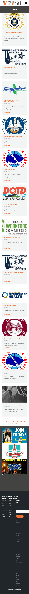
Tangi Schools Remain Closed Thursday (14, 272)
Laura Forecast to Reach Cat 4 (11, 372)
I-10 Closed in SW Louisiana (11, 204)
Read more (6, 43)
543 (16, 423)
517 (17, 421)
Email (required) (18, 507)
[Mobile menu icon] (26, 3)
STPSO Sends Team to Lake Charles (13, 32)
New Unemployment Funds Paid (12, 237)
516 (13, 421)
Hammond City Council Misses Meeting (14, 338)
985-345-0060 (3, 518)
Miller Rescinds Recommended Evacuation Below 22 (11, 101)
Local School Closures (9, 67)
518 (21, 421)
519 (25, 421)
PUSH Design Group (17, 589)
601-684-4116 (10, 516)
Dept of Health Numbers (10, 305)
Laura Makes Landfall (9, 169)
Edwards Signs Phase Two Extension (13, 136)
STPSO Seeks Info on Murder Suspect (13, 405)
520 (9, 423)
